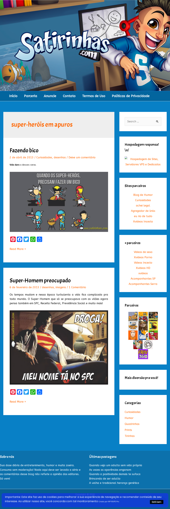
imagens (61, 287)
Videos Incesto (143, 262)
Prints (128, 430)
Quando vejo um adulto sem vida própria (115, 465)
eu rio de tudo (143, 216)
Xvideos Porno (143, 257)
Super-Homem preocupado (40, 280)
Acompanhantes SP (143, 278)
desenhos (60, 157)
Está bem (156, 502)
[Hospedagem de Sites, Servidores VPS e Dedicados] (143, 161)
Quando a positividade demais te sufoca (114, 474)
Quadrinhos (132, 424)
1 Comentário (77, 287)
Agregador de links (143, 210)
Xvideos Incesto (143, 221)
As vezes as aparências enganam (110, 469)
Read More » (18, 249)
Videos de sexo (143, 252)
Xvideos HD (143, 268)
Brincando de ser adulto (104, 478)
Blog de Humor (143, 194)
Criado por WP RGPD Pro (109, 501)
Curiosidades (44, 157)
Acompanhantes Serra (143, 284)
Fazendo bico (24, 150)
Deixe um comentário (82, 157)
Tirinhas (130, 436)
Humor (129, 418)
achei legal (143, 205)
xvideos (143, 273)
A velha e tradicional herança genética (114, 483)
